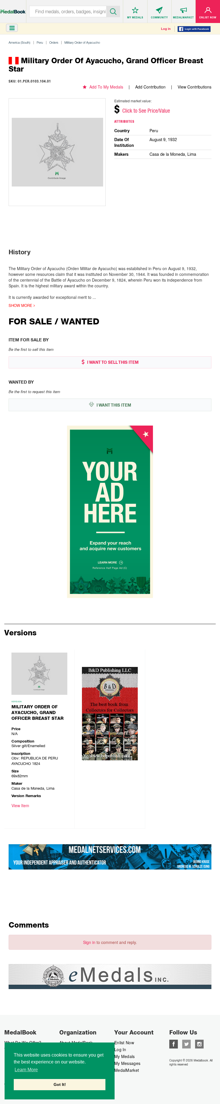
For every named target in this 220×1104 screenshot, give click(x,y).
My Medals (124, 1056)
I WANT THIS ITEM (113, 405)
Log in (166, 29)
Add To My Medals (106, 87)
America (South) (19, 42)
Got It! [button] (60, 1084)
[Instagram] (199, 1043)
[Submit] (113, 11)
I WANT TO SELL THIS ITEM (112, 362)
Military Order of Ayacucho (82, 42)
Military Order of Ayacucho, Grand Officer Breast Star (37, 712)
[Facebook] (173, 1043)
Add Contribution (150, 87)
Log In (120, 1049)
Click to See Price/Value (146, 110)
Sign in (89, 942)
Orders (53, 42)
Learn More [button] (26, 1069)
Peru (40, 42)
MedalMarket (126, 1070)
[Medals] (13, 8)
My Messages (127, 1063)
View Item (20, 805)
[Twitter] (186, 1043)
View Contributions (194, 87)
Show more (21, 305)
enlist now (124, 1042)
